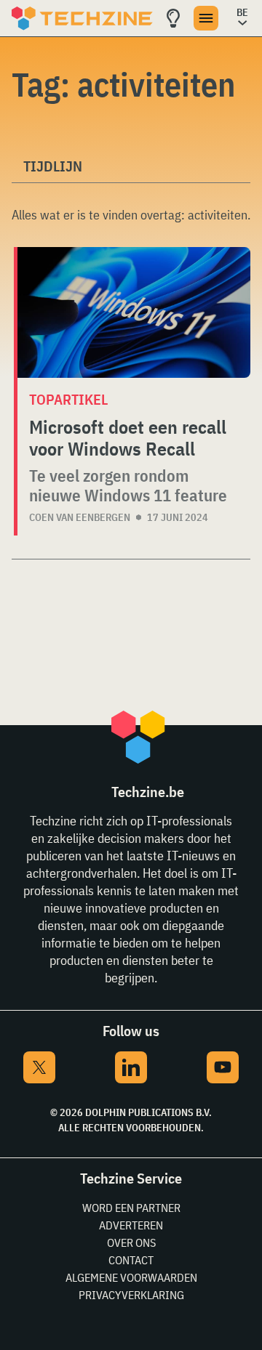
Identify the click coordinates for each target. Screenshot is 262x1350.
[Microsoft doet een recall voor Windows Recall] (133, 312)
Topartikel (68, 399)
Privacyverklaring (131, 1295)
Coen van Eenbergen (79, 517)
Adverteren (131, 1225)
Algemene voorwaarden (131, 1277)
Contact (131, 1260)
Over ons (131, 1242)
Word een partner (131, 1207)
